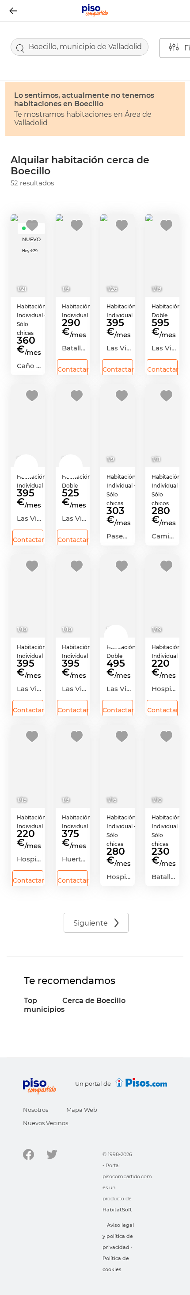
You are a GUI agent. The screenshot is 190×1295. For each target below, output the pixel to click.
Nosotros (35, 1109)
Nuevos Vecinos (45, 1122)
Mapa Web (81, 1109)
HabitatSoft (117, 1210)
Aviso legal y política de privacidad (118, 1236)
